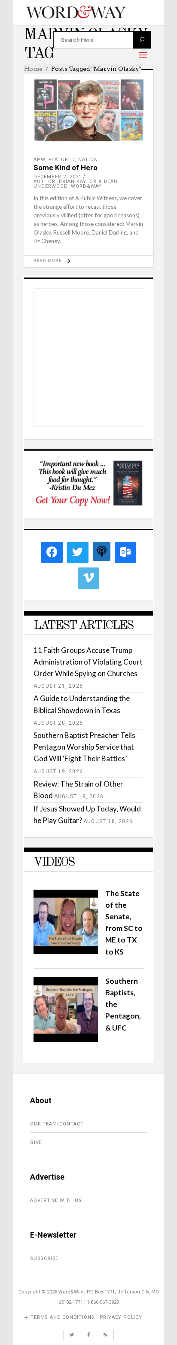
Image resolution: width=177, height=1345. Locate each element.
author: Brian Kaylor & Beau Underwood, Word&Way (76, 184)
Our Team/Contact (57, 1124)
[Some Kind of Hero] (88, 110)
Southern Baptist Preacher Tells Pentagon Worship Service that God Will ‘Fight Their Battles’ (84, 747)
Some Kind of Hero (66, 167)
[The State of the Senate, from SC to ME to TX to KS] (66, 951)
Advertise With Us (56, 1200)
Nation (88, 159)
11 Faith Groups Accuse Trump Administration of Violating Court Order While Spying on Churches (88, 662)
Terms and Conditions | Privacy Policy (86, 1317)
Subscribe (44, 1258)
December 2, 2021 (58, 177)
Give (36, 1142)
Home (33, 68)
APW (39, 159)
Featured (62, 159)
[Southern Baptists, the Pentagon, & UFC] (66, 1038)
